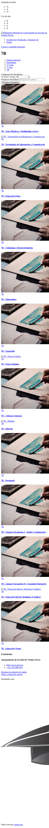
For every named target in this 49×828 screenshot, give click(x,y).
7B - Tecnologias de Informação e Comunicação (23, 144)
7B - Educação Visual (11, 648)
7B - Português (8, 480)
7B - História (7, 429)
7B (8, 70)
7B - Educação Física (10, 196)
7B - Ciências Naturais (11, 416)
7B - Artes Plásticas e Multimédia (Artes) (19, 131)
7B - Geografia (8, 351)
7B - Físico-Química (10, 364)
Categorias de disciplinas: (12, 74)
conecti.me (18, 824)
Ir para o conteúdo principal (13, 47)
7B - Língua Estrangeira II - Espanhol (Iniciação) (23, 584)
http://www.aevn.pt (15, 665)
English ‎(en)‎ (12, 40)
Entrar (9, 42)
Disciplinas (11, 62)
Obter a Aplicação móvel (11, 674)
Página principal (13, 60)
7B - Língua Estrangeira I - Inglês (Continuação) (23, 532)
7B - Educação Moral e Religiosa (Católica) (21, 597)
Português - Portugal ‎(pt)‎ (28, 40)
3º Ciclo (10, 65)
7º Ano (10, 67)
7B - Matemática (8, 299)
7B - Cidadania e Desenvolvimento (17, 248)
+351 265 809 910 (14, 667)
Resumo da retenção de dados (14, 672)
